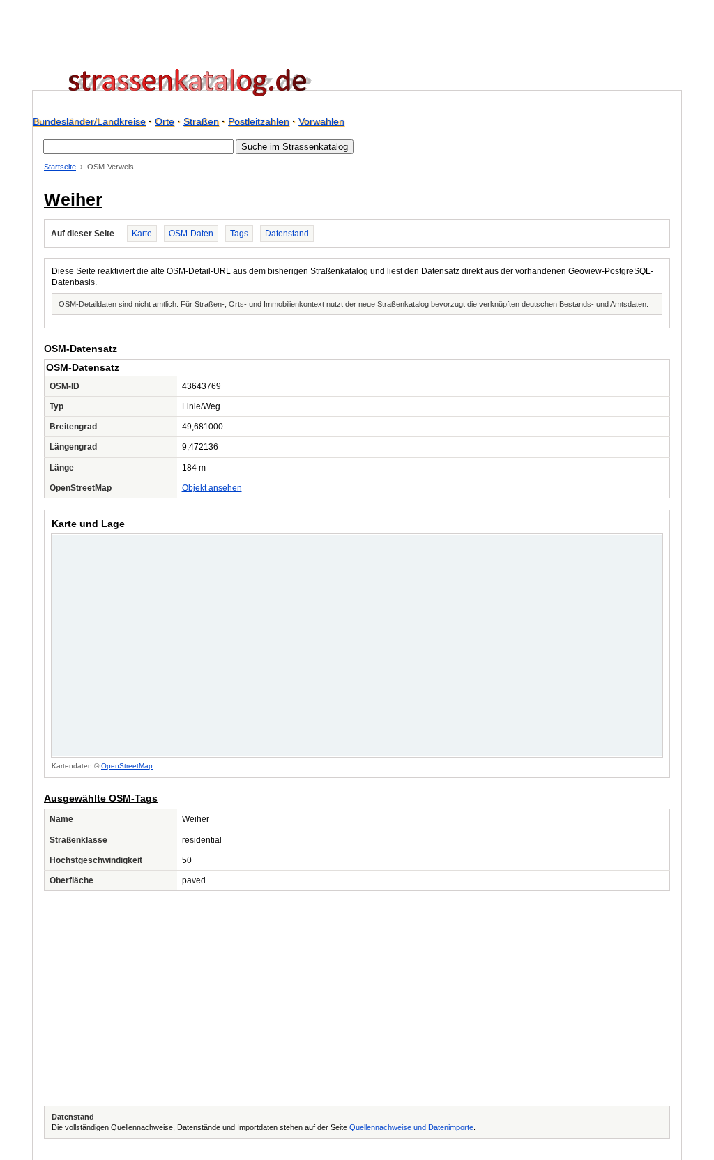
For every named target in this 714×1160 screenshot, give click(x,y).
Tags (239, 233)
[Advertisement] (357, 998)
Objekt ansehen (212, 488)
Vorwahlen (321, 121)
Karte (142, 233)
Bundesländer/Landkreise (89, 121)
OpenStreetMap (127, 766)
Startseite (60, 166)
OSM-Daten (191, 233)
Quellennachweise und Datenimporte (411, 1127)
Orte (164, 121)
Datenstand (287, 233)
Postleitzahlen (258, 121)
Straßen (201, 121)
